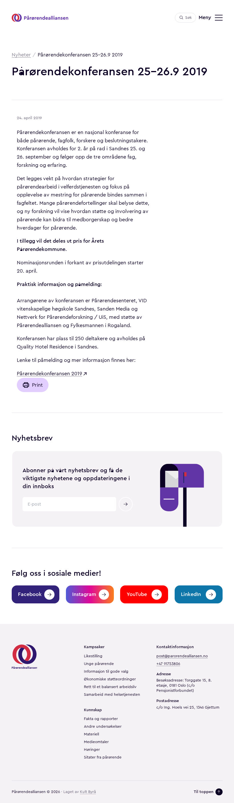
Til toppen (203, 791)
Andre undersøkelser (103, 727)
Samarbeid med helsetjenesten (112, 695)
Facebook (30, 594)
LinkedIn (191, 594)
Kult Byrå (88, 792)
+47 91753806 (168, 664)
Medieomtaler (96, 742)
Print (37, 385)
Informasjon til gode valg (106, 672)
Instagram (84, 594)
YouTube (137, 594)
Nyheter (21, 54)
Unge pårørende (99, 664)
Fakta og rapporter (101, 719)
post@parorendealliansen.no (182, 656)
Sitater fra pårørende (103, 757)
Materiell (91, 734)
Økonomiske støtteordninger (110, 679)
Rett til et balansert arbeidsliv (110, 687)
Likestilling (93, 656)
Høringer (92, 750)
